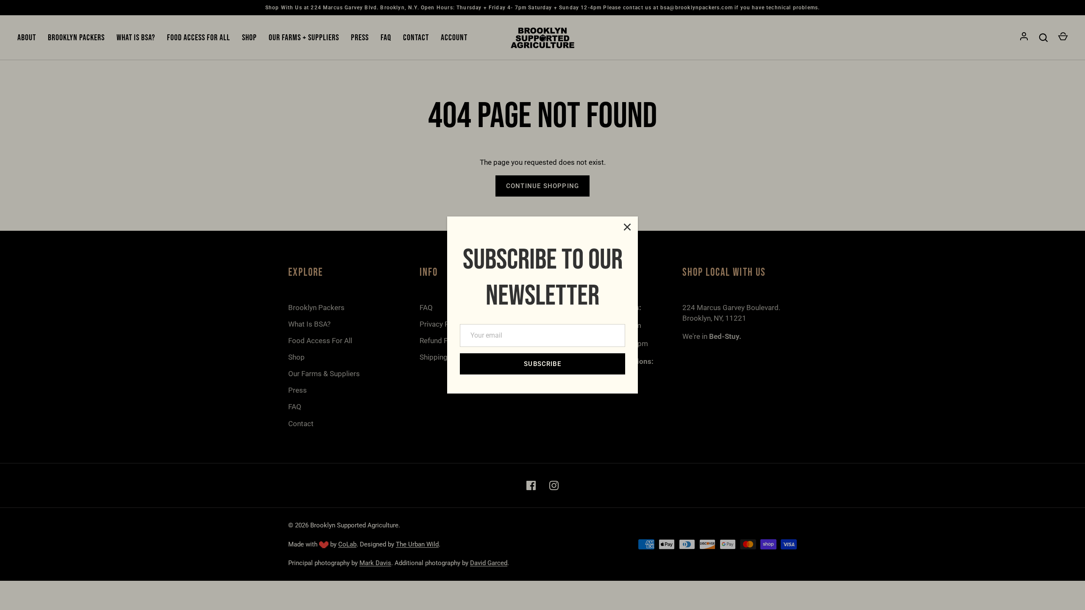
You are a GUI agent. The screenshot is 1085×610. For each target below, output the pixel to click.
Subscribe (542, 364)
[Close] (627, 227)
